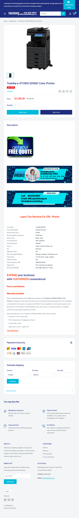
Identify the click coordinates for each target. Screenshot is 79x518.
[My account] (70, 14)
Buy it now (56, 112)
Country (9, 370)
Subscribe (10, 481)
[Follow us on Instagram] (9, 499)
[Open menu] (5, 13)
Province (35, 370)
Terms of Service (48, 457)
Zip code (60, 370)
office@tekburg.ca (48, 478)
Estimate (13, 381)
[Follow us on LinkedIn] (12, 499)
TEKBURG (10, 91)
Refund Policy (11, 391)
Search (45, 447)
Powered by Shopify (10, 508)
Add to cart (22, 112)
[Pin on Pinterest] (63, 91)
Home (5, 21)
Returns (45, 451)
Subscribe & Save (69, 6)
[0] (74, 13)
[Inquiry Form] (39, 147)
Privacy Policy (47, 454)
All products (12, 21)
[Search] (63, 13)
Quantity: (10, 105)
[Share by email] (70, 91)
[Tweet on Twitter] (67, 91)
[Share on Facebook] (59, 91)
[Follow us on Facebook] (5, 499)
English (7, 491)
